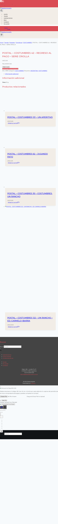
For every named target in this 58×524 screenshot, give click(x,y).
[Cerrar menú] (0, 414)
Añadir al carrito (6, 66)
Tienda (6, 16)
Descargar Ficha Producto (10, 68)
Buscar (2, 346)
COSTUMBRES (19, 70)
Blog (5, 20)
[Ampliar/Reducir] (0, 410)
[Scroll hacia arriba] (1, 407)
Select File (4, 400)
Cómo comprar (7, 356)
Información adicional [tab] (11, 74)
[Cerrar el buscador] (1, 431)
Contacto (6, 22)
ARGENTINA (34, 70)
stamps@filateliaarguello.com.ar (29, 374)
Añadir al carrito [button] (12, 123)
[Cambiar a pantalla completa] (2, 410)
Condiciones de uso (8, 358)
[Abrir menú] (1, 35)
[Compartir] (3, 410)
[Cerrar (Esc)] (4, 410)
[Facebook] (1, 2)
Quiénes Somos (8, 18)
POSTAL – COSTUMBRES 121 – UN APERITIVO (30, 117)
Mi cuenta (5, 363)
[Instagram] (3, 2)
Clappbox (33, 383)
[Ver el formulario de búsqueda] (1, 10)
